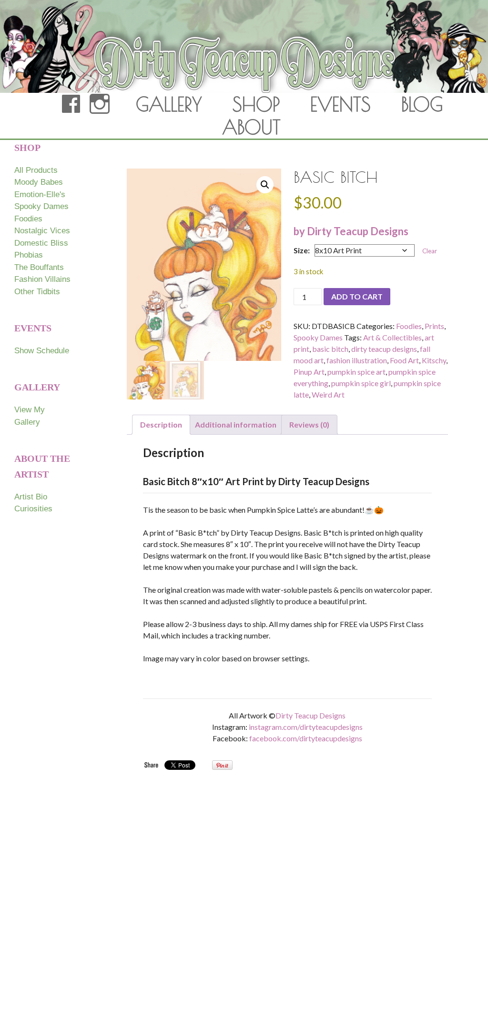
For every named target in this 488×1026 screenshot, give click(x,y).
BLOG (422, 104)
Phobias (28, 254)
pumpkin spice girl (361, 383)
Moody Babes (38, 182)
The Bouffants (39, 267)
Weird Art (328, 394)
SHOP (256, 104)
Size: (302, 250)
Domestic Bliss (41, 243)
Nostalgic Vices (42, 230)
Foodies (409, 325)
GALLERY (169, 104)
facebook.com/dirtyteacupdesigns (305, 738)
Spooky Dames (318, 337)
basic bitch (330, 348)
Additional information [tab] (235, 424)
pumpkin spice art (356, 371)
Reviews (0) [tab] (309, 424)
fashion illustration (356, 360)
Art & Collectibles (392, 337)
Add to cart (357, 296)
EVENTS (340, 104)
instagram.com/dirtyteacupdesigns (306, 726)
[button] (265, 184)
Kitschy (434, 360)
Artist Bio (30, 496)
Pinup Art (309, 371)
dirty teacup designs (384, 348)
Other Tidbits (37, 291)
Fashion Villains (42, 279)
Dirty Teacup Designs (310, 715)
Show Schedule (41, 350)
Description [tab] (161, 424)
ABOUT (251, 127)
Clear (429, 251)
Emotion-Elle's (39, 194)
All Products (36, 170)
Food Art (404, 360)
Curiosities (33, 508)
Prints (434, 325)
